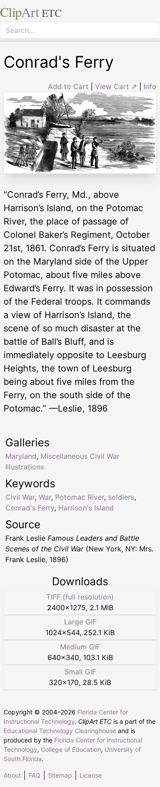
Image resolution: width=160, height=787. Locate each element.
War (45, 497)
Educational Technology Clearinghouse (60, 730)
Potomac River (79, 497)
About (12, 775)
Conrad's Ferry (29, 507)
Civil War (20, 497)
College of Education (71, 749)
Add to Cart (68, 86)
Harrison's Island (86, 507)
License (91, 775)
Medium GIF (80, 646)
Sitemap (60, 775)
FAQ (34, 775)
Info (150, 86)
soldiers (121, 497)
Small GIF (80, 671)
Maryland (20, 456)
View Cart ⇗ (116, 86)
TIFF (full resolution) (80, 596)
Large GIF (80, 621)
